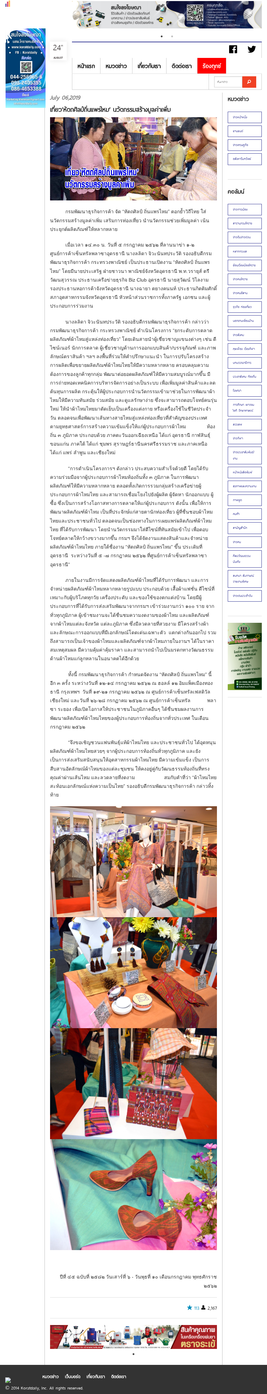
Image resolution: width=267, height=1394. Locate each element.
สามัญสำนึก (240, 528)
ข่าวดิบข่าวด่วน (242, 237)
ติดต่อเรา (182, 66)
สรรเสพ (237, 424)
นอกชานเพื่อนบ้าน (243, 321)
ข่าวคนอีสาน (240, 293)
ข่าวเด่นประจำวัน (242, 596)
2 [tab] (172, 36)
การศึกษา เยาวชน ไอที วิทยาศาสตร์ (243, 408)
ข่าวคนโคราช (240, 279)
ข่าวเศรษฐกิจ (240, 145)
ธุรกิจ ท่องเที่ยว (242, 307)
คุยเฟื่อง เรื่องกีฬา (244, 349)
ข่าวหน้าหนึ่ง (240, 117)
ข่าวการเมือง (240, 209)
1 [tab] (161, 36)
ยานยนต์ (238, 131)
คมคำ (236, 514)
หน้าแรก (86, 66)
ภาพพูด (237, 500)
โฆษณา (237, 390)
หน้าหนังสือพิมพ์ (242, 472)
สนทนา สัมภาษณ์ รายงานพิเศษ (243, 579)
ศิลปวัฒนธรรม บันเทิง (242, 559)
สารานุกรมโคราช (242, 223)
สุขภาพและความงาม (245, 486)
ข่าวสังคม (238, 335)
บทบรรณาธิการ (242, 363)
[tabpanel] (167, 15)
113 (196, 1308)
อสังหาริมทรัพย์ (242, 159)
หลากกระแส (240, 251)
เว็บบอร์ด (72, 1376)
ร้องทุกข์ (212, 66)
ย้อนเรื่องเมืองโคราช (244, 265)
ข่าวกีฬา (238, 438)
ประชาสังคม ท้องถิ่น (244, 377)
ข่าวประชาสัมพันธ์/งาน (243, 455)
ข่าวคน (237, 542)
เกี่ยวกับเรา (149, 66)
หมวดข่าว (116, 66)
